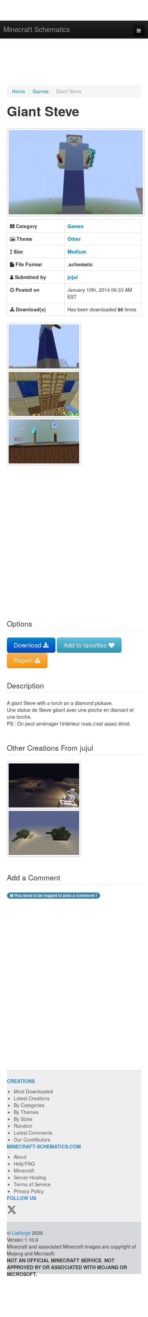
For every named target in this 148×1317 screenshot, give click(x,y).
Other (74, 238)
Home (18, 91)
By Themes (26, 1112)
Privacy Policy (29, 1191)
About (20, 1156)
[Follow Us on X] (12, 1210)
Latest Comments (33, 1132)
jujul (72, 277)
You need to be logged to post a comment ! (55, 895)
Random (23, 1125)
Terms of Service (32, 1184)
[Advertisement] (74, 62)
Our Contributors (32, 1139)
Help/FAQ (24, 1163)
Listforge (21, 1232)
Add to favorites (86, 645)
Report (24, 660)
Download (28, 645)
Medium (76, 251)
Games (41, 91)
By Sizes (23, 1118)
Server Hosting (30, 1177)
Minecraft (24, 1170)
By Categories (29, 1105)
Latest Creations (32, 1098)
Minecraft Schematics (36, 29)
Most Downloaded (33, 1091)
